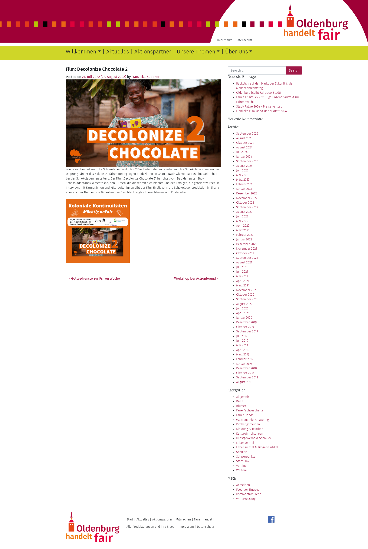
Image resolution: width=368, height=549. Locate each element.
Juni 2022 (242, 216)
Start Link (242, 461)
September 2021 (247, 258)
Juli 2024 (241, 152)
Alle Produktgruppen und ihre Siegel (150, 527)
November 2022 (246, 198)
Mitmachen (183, 519)
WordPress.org (246, 499)
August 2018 (244, 382)
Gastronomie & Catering (252, 420)
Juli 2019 (241, 336)
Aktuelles (117, 51)
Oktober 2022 (245, 202)
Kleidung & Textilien (249, 429)
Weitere (241, 470)
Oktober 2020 (245, 294)
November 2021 (246, 248)
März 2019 (242, 354)
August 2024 (244, 147)
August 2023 (244, 166)
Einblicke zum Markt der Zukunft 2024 (261, 111)
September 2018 (247, 377)
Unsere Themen (196, 51)
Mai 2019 (242, 345)
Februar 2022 (244, 235)
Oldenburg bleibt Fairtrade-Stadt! (258, 93)
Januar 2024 (244, 156)
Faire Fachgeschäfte (249, 410)
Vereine (241, 466)
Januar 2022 (244, 239)
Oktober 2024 (245, 143)
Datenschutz (244, 40)
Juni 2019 (242, 340)
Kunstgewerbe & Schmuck (253, 438)
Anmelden (243, 485)
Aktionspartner (152, 51)
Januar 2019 (244, 364)
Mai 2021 (242, 276)
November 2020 (246, 290)
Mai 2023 (242, 175)
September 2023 (247, 161)
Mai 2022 (242, 221)
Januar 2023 (244, 189)
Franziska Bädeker (146, 77)
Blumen (241, 406)
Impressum (224, 40)
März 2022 (243, 230)
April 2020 (243, 313)
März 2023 (243, 179)
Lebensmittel (245, 443)
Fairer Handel (245, 415)
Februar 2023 (244, 184)
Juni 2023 (242, 170)
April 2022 (242, 225)
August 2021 (244, 262)
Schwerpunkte (245, 456)
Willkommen (81, 51)
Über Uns (236, 51)
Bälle (239, 401)
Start (129, 519)
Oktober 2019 (245, 327)
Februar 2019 (244, 359)
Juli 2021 (241, 267)
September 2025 (247, 133)
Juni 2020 (242, 308)
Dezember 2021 (246, 244)
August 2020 (244, 304)
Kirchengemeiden (248, 424)
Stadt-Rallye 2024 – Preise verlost (259, 106)
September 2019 (247, 331)
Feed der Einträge (248, 490)
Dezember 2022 (246, 193)
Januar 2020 (244, 317)
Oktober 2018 (245, 373)
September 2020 (247, 299)
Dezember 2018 (246, 368)
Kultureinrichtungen (249, 433)
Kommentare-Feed (248, 494)
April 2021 (242, 281)
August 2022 (244, 212)
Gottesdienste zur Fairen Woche (95, 278)
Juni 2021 (242, 271)
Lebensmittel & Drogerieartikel (257, 447)
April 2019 (242, 350)
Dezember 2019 (246, 322)
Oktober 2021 (245, 253)
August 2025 (244, 138)
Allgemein (243, 397)
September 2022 (247, 207)
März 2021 (242, 285)
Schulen (241, 452)
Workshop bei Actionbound (195, 278)
